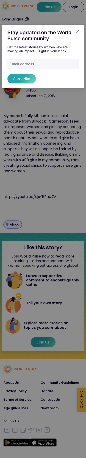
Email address (22, 64)
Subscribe (21, 79)
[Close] (77, 31)
